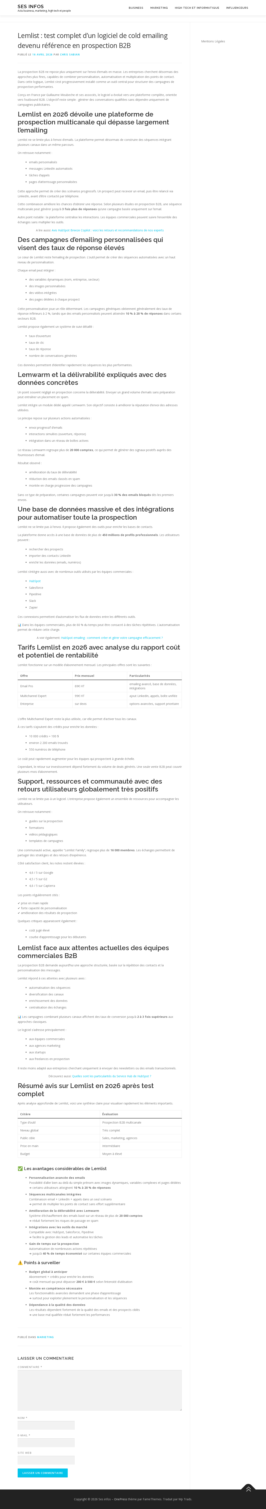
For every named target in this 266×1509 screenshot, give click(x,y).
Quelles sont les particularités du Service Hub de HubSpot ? (111, 1076)
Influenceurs (237, 7)
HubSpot (35, 581)
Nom (23, 1418)
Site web (25, 1453)
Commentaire (30, 1367)
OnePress (120, 1499)
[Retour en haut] (248, 1489)
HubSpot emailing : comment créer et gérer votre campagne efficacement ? (112, 638)
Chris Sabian (70, 54)
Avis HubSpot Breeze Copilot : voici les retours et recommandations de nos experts (108, 230)
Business (136, 7)
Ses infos (31, 6)
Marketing (159, 7)
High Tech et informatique (197, 7)
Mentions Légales (213, 41)
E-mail (24, 1435)
